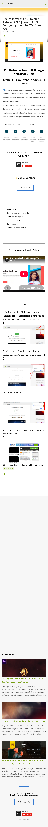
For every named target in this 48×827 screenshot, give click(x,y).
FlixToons (10, 4)
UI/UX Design (8, 468)
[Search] (44, 3)
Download (25, 188)
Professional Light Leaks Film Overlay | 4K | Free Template (24, 721)
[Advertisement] (24, 523)
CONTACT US (24, 802)
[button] (4, 36)
